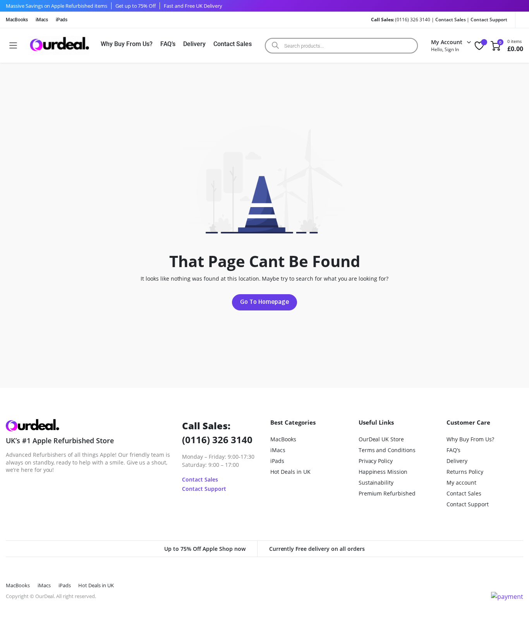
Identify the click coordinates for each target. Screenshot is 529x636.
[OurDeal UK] (58, 45)
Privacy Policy (376, 461)
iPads (61, 19)
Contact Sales (450, 19)
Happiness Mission (383, 471)
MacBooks (17, 19)
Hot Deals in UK (290, 471)
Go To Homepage (264, 301)
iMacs (42, 19)
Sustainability (376, 482)
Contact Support (489, 19)
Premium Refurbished (387, 493)
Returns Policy (465, 471)
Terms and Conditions (387, 450)
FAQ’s (168, 44)
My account (461, 482)
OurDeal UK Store (381, 439)
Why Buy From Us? (127, 44)
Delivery (194, 44)
